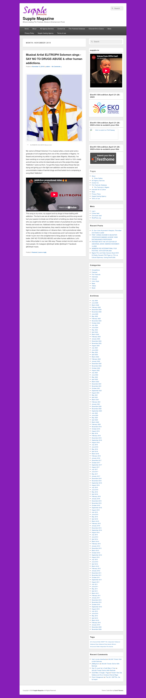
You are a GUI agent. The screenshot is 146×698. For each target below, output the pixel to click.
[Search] (112, 8)
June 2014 (95, 537)
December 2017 (96, 460)
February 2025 (96, 318)
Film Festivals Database (77, 29)
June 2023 (95, 350)
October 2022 (96, 368)
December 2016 (96, 478)
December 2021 (96, 384)
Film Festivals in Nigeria (101, 187)
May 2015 (95, 517)
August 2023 (96, 346)
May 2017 (95, 474)
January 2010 (96, 625)
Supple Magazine (38, 18)
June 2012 (95, 562)
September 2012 (97, 555)
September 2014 (97, 530)
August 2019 (96, 431)
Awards (95, 642)
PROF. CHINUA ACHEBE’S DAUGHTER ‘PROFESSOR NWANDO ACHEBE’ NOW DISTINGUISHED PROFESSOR (105, 237)
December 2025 (96, 309)
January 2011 (96, 598)
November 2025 (96, 312)
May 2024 (95, 330)
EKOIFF (103, 642)
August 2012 (96, 557)
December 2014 (96, 528)
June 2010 (95, 613)
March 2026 (95, 305)
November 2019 (96, 427)
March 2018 (95, 454)
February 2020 (96, 424)
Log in (93, 211)
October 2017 (96, 463)
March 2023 (95, 357)
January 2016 (96, 499)
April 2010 (95, 618)
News (109, 29)
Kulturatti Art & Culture (96, 29)
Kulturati (94, 279)
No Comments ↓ (57, 66)
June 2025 (95, 314)
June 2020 (95, 415)
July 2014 (95, 535)
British (98, 642)
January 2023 (96, 361)
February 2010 (96, 622)
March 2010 (95, 620)
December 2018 (96, 438)
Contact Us (61, 29)
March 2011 (95, 593)
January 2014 (96, 546)
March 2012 (95, 566)
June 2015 (95, 514)
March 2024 (95, 334)
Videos (94, 286)
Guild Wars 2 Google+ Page (100, 673)
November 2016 (96, 481)
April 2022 (95, 379)
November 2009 (96, 629)
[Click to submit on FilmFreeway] (104, 139)
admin (48, 66)
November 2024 (96, 321)
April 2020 (95, 420)
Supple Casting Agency (45, 33)
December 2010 (96, 600)
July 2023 (95, 348)
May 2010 (95, 616)
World (93, 288)
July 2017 (95, 469)
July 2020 (95, 413)
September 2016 (97, 483)
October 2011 (96, 577)
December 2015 (96, 501)
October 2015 (96, 505)
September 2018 (97, 440)
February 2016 (96, 496)
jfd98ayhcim (95, 664)
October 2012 (96, 553)
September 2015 (97, 508)
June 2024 (95, 327)
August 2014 (96, 532)
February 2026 (96, 307)
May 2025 (95, 316)
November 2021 (96, 386)
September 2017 (97, 465)
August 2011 (96, 582)
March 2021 (95, 399)
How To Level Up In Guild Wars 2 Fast (103, 668)
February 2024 (96, 337)
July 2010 (95, 611)
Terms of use (61, 33)
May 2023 (95, 352)
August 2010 (96, 609)
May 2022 (95, 377)
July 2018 (95, 445)
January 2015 (96, 526)
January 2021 (96, 404)
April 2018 (95, 451)
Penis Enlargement (97, 677)
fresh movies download (99, 659)
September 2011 (97, 580)
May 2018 (95, 449)
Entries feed (95, 213)
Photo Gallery (98, 178)
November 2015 (96, 503)
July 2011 (95, 584)
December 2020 (96, 406)
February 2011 (96, 595)
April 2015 (95, 519)
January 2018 (96, 458)
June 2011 (95, 586)
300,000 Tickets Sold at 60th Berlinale (103, 670)
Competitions (96, 270)
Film (106, 642)
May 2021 (95, 395)
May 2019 (95, 433)
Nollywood (117, 642)
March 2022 (95, 382)
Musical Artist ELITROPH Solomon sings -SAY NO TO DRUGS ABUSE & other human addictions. (54, 59)
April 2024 (95, 332)
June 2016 (95, 490)
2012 (91, 642)
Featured (34, 252)
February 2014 (96, 544)
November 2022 (96, 366)
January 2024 (96, 339)
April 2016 (95, 494)
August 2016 (96, 485)
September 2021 (97, 391)
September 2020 (97, 411)
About (34, 29)
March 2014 (95, 541)
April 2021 (95, 397)
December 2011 (96, 573)
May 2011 (95, 589)
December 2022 (96, 363)
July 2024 (95, 325)
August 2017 (96, 467)
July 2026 (95, 301)
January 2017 (96, 476)
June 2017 (95, 472)
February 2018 (96, 456)
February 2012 (96, 568)
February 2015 (96, 523)
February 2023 (96, 359)
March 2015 (95, 521)
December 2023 (96, 341)
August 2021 (96, 393)
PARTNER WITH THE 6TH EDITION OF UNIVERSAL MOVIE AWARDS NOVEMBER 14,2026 (105, 244)
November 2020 (96, 409)
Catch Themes (118, 690)
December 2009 (96, 627)
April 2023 (95, 354)
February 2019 (96, 436)
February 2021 (96, 402)
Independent (111, 642)
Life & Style (95, 281)
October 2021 (96, 388)
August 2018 (96, 442)
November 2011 (96, 575)
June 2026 (95, 303)
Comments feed (97, 216)
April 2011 (95, 591)
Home (27, 29)
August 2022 (96, 370)
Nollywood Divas (94, 644)
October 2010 (96, 604)
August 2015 (96, 510)
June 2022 (95, 375)
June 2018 (95, 447)
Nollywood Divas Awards (105, 644)
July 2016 (95, 487)
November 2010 (96, 602)
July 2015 (95, 512)
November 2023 (96, 343)
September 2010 (97, 607)
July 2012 (95, 559)
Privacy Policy (29, 33)
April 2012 (95, 564)
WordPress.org (96, 218)
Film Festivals (96, 274)
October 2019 (96, 429)
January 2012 (96, 571)
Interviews (95, 277)
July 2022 (95, 373)
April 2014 (95, 539)
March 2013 (95, 550)
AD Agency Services (47, 29)
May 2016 (95, 492)
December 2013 (96, 548)
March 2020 (95, 422)
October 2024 (96, 323)
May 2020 (95, 418)
